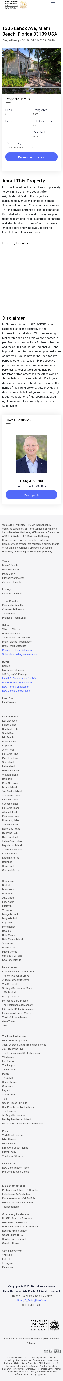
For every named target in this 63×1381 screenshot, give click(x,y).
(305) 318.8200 (31, 481)
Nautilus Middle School (14, 1230)
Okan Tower (8, 1021)
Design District (10, 914)
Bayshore (7, 745)
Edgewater (8, 901)
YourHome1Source (12, 1156)
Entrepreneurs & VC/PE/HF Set (19, 1198)
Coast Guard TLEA (12, 1234)
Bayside (6, 930)
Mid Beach (8, 737)
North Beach (9, 741)
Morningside (9, 926)
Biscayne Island (10, 799)
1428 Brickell (9, 992)
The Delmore (9, 1111)
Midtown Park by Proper (15, 1040)
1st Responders (11, 1206)
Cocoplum (8, 881)
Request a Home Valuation (17, 650)
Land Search (9, 702)
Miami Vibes (9, 1143)
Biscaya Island (10, 837)
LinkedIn (6, 1259)
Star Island (8, 762)
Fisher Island (9, 724)
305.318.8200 (34, 1305)
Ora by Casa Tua (11, 996)
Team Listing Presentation (16, 637)
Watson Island (10, 774)
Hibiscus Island (10, 770)
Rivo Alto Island (10, 783)
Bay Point (7, 922)
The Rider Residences (14, 1036)
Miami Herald (9, 1139)
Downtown (8, 889)
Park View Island (11, 816)
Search (6, 665)
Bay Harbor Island (12, 845)
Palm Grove (8, 947)
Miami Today (9, 1151)
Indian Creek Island (12, 841)
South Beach (9, 733)
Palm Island (8, 766)
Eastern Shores (10, 857)
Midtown (7, 905)
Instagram (7, 1263)
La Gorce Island (10, 807)
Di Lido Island (9, 787)
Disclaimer (8, 1338)
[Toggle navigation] (53, 3)
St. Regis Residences (13, 1115)
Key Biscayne (9, 720)
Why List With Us (11, 629)
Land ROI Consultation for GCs (19, 678)
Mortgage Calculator (13, 670)
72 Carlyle (7, 1077)
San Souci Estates (12, 955)
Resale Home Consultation (17, 682)
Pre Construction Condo (15, 1171)
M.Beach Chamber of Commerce (20, 1226)
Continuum (8, 1086)
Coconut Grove (10, 870)
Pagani (6, 1090)
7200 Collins (9, 1069)
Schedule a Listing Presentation (19, 654)
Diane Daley (8, 573)
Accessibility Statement (29, 1338)
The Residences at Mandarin (17, 1004)
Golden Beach (9, 853)
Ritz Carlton (8, 1061)
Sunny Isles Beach (12, 849)
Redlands (7, 861)
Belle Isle (7, 778)
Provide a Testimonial (14, 617)
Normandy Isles (10, 820)
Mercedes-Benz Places (15, 1000)
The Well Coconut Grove (15, 975)
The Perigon (8, 1065)
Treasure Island (10, 824)
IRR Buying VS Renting (14, 674)
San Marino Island (12, 791)
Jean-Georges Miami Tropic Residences (24, 1044)
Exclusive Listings (12, 593)
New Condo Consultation (16, 690)
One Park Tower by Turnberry (18, 1107)
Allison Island (9, 812)
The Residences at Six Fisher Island (21, 1053)
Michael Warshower (13, 577)
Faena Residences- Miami (16, 1013)
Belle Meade (8, 935)
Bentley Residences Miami (16, 1119)
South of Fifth (10, 729)
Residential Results (12, 605)
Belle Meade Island (12, 939)
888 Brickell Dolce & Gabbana (18, 1009)
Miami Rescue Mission (14, 1222)
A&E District (8, 897)
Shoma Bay (8, 1094)
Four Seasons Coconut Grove (18, 971)
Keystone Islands (11, 959)
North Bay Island (11, 828)
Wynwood (7, 910)
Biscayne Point (10, 832)
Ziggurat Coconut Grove (15, 979)
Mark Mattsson (10, 569)
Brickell (6, 885)
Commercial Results (13, 609)
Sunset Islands (10, 803)
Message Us (31, 495)
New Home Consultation (15, 686)
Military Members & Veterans (18, 1202)
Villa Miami (8, 1057)
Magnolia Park (10, 918)
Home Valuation (11, 633)
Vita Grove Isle (10, 984)
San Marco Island (11, 795)
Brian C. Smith (10, 565)
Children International (14, 1239)
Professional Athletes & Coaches (20, 1190)
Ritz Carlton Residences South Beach (22, 1123)
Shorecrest (8, 943)
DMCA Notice (51, 1338)
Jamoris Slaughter (12, 582)
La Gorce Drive (10, 753)
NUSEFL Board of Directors (17, 1218)
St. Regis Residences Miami (17, 988)
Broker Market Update (14, 645)
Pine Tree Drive (10, 758)
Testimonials (9, 613)
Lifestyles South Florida (15, 1147)
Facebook (7, 1267)
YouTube (7, 1254)
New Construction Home (16, 1167)
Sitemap (31, 1343)
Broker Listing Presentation (17, 641)
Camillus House (10, 1243)
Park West (7, 893)
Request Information (31, 157)
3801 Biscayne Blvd (12, 1048)
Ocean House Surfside (14, 1102)
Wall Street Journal (12, 1135)
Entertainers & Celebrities (16, 1194)
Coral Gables (9, 866)
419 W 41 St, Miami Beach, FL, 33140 (31, 1295)
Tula (4, 1098)
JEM (4, 1025)
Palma (5, 1073)
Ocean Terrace (10, 1082)
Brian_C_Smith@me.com (32, 486)
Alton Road (8, 749)
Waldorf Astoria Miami (14, 1017)
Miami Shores (9, 951)
